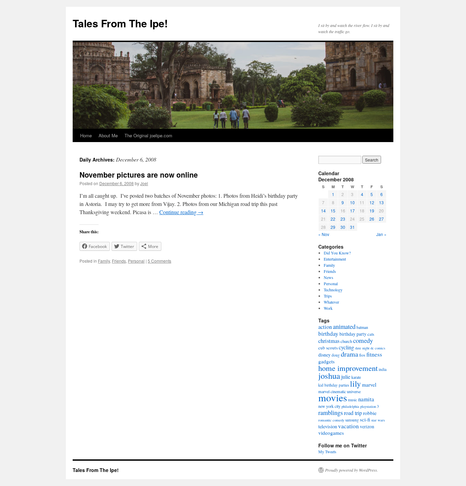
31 (352, 227)
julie (345, 376)
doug (336, 355)
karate (356, 377)
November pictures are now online (138, 174)
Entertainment (335, 259)
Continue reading (181, 212)
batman (362, 327)
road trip (353, 412)
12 (371, 202)
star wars (378, 419)
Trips (328, 295)
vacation (348, 426)
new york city (329, 406)
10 (352, 202)
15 (333, 210)
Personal (136, 261)
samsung (352, 419)
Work (328, 308)
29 (333, 227)
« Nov (323, 234)
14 (323, 210)
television (327, 426)
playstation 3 (369, 406)
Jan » (381, 234)
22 (333, 219)
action (325, 327)
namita (366, 399)
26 (371, 219)
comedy (363, 340)
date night (362, 348)
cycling (346, 347)
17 (352, 210)
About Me (108, 135)
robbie (370, 412)
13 (381, 202)
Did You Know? (337, 252)
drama (349, 354)
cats (370, 334)
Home (86, 135)
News (328, 277)
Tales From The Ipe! (120, 23)
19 (371, 210)
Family (104, 261)
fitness (374, 354)
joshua (329, 375)
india (383, 369)
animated (344, 326)
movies (332, 397)
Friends (119, 261)
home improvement (348, 368)
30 (342, 227)
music (352, 399)
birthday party (352, 334)
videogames (331, 432)
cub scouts (328, 348)
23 (342, 219)
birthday (328, 333)
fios (362, 355)
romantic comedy (331, 419)
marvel (369, 384)
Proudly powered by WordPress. (351, 470)
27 (381, 219)
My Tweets (327, 451)
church (346, 341)
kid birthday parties (333, 385)
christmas (328, 341)
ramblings (330, 412)
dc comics (377, 348)
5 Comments (159, 261)
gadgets (326, 361)
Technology (333, 289)
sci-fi (365, 419)
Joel (144, 183)
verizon (367, 426)
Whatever (331, 302)
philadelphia (350, 406)
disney (324, 354)
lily (355, 383)
